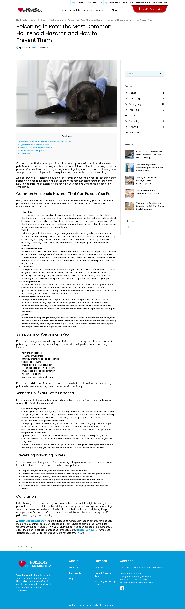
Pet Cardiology (133, 98)
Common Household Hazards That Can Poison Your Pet (44, 141)
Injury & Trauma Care (102, 574)
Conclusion (24, 153)
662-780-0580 (152, 9)
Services (87, 10)
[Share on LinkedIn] (31, 547)
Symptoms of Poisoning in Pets (33, 144)
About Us (75, 10)
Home (63, 10)
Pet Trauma (131, 126)
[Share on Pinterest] (27, 547)
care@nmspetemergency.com (135, 576)
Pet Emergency (133, 104)
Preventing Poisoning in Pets (32, 150)
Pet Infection (132, 109)
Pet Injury (130, 115)
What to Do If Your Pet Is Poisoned (35, 147)
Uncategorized (133, 132)
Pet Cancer (131, 92)
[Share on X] (22, 547)
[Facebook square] (19, 2)
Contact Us (102, 10)
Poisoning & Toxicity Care (104, 583)
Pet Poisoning (41, 48)
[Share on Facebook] (18, 547)
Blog (114, 10)
